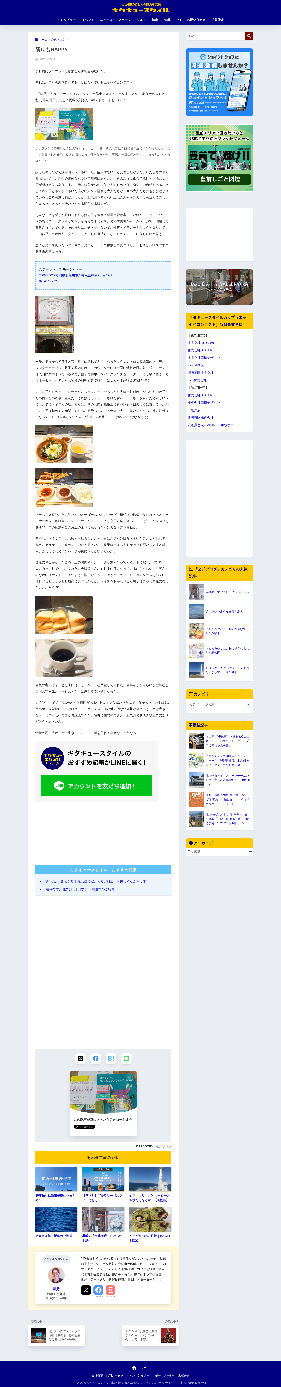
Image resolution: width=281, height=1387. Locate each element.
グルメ (141, 19)
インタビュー (66, 19)
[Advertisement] (103, 832)
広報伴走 (218, 19)
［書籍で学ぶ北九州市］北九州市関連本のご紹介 (79, 889)
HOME (142, 1368)
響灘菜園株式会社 (201, 373)
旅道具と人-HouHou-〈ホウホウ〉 (212, 425)
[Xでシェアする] (80, 1058)
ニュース (106, 19)
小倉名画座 (196, 365)
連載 (167, 19)
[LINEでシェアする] (126, 1058)
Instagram (110, 1296)
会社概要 (97, 1375)
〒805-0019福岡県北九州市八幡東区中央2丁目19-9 (75, 275)
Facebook (98, 1296)
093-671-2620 (48, 281)
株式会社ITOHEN (200, 350)
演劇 (155, 19)
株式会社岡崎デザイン (204, 358)
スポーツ (125, 19)
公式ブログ (163, 1146)
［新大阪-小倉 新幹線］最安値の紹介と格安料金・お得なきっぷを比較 (94, 881)
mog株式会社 (197, 380)
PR (179, 19)
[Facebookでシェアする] (95, 1058)
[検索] (249, 36)
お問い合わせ (196, 19)
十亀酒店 (194, 410)
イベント (88, 19)
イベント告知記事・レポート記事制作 (150, 1375)
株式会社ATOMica (201, 343)
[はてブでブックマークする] (111, 1058)
